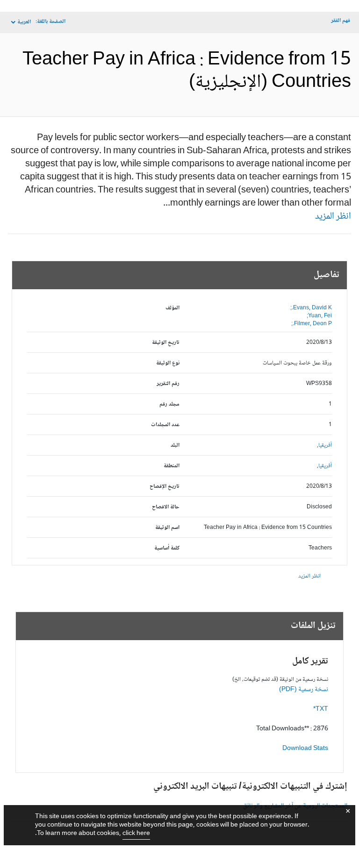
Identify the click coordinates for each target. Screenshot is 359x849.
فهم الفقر (340, 21)
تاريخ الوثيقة (166, 343)
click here (136, 833)
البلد (175, 445)
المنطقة (172, 466)
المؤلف (172, 308)
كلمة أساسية (167, 548)
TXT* (320, 709)
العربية (24, 22)
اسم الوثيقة (167, 528)
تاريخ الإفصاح (165, 487)
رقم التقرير (168, 384)
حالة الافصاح (166, 507)
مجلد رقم (169, 404)
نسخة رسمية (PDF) (303, 689)
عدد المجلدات (165, 425)
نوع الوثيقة (168, 363)
